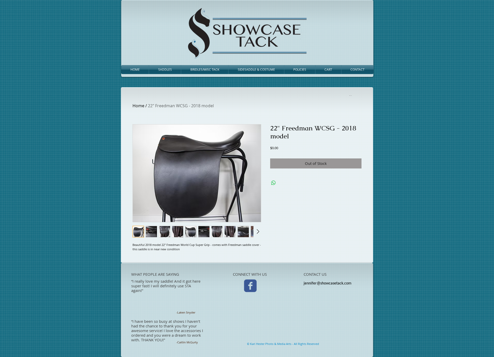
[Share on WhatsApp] (273, 183)
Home (138, 106)
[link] (350, 95)
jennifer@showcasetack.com (327, 283)
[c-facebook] (250, 285)
